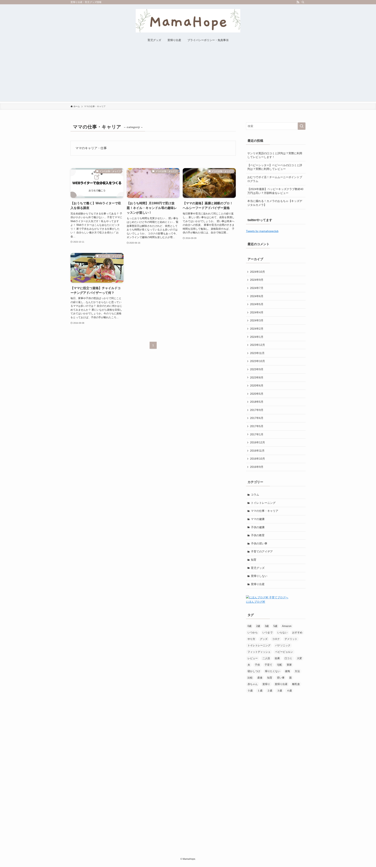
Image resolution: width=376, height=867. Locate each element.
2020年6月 (256, 385)
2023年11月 (257, 353)
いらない (282, 632)
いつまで (267, 632)
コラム (255, 494)
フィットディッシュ (259, 651)
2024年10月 (257, 271)
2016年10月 (257, 458)
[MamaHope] (188, 20)
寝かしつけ (254, 671)
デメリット (291, 638)
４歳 (289, 690)
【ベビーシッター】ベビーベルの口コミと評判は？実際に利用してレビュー (274, 167)
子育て (268, 664)
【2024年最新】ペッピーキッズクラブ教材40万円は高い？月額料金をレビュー (275, 191)
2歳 (258, 626)
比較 (250, 677)
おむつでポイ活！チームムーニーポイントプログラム (274, 179)
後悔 (287, 671)
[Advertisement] (188, 74)
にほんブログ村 (255, 601)
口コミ (288, 658)
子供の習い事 (259, 543)
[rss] (297, 2)
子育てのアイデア (262, 551)
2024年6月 (256, 296)
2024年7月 (256, 288)
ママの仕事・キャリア (264, 510)
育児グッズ (258, 567)
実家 (289, 664)
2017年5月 (256, 426)
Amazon (286, 626)
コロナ (276, 638)
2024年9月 (256, 279)
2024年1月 (256, 336)
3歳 (267, 626)
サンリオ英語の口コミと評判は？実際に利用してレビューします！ (274, 155)
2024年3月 (256, 320)
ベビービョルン (284, 651)
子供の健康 (258, 527)
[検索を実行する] (302, 126)
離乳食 (296, 684)
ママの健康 (258, 519)
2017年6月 (256, 418)
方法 (297, 671)
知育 (253, 559)
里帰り (266, 684)
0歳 (249, 626)
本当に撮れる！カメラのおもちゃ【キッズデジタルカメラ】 (274, 202)
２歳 (269, 690)
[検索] (303, 2)
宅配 (279, 664)
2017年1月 (256, 434)
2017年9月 (256, 410)
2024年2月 (256, 328)
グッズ (264, 638)
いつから (253, 632)
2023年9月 (256, 369)
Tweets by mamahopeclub (262, 231)
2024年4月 (256, 312)
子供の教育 (258, 535)
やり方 (251, 638)
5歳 (275, 626)
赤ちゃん (253, 684)
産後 (259, 677)
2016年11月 (257, 450)
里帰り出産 (258, 584)
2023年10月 (257, 361)
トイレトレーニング (263, 502)
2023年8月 (256, 377)
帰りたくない (272, 671)
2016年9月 (256, 466)
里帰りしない (259, 575)
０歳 (250, 690)
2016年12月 (257, 442)
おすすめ (297, 632)
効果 (277, 658)
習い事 (281, 677)
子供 (257, 664)
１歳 (259, 690)
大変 (299, 658)
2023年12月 (257, 344)
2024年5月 (256, 304)
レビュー (253, 658)
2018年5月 (256, 401)
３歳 (279, 690)
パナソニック (282, 645)
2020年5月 (256, 393)
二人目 (266, 658)
